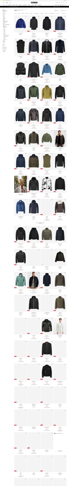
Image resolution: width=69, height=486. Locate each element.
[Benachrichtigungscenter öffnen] (61, 2)
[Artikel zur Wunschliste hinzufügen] (25, 16)
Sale (19, 13)
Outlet (4, 0)
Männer (7, 2)
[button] (57, 10)
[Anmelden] (59, 2)
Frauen (4, 2)
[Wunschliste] (63, 2)
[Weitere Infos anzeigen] (34, 37)
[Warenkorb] (65, 2)
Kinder (10, 2)
